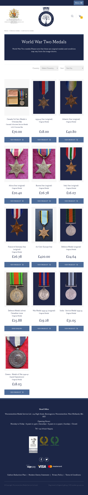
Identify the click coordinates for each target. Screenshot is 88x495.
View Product (15, 140)
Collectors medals (15, 31)
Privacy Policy (57, 475)
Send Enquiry (17, 328)
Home (6, 31)
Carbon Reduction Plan (16, 475)
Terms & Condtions (73, 475)
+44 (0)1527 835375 (45, 429)
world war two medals (27, 31)
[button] (79, 3)
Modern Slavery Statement (39, 475)
